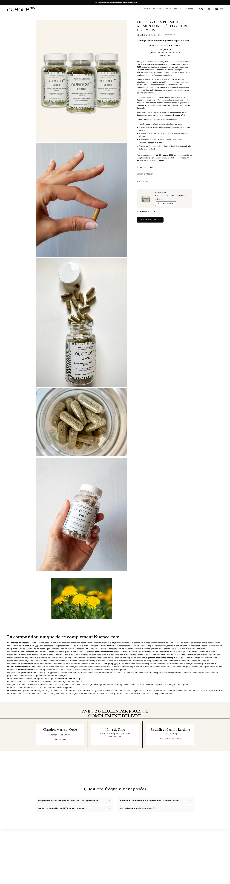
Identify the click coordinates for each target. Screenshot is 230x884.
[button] (178, 9)
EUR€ (201, 9)
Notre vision (128, 841)
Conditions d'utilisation (165, 859)
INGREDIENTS (142, 182)
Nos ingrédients (130, 844)
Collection (94, 841)
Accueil (93, 837)
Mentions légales (163, 848)
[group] (115, 2)
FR (209, 9)
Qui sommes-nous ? (132, 837)
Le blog (93, 851)
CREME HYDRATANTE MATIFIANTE (170, 196)
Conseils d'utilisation (145, 174)
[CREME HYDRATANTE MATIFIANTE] (146, 199)
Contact (159, 841)
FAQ (157, 837)
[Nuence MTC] (22, 9)
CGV (157, 844)
